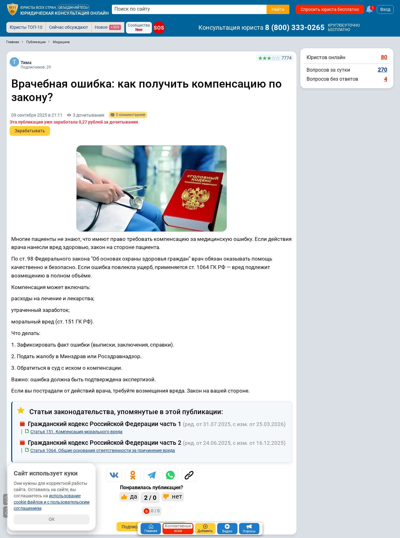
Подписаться (135, 526)
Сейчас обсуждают (68, 27)
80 (384, 57)
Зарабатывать (30, 130)
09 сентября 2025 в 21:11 (36, 115)
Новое (107, 27)
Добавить (205, 531)
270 (382, 69)
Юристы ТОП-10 (26, 27)
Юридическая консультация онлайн (64, 13)
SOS (159, 28)
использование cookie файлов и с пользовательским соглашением (51, 502)
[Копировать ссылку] (189, 475)
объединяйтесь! (73, 8)
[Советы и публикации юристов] (12, 9)
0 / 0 (155, 510)
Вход (385, 9)
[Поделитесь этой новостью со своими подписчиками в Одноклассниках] (133, 475)
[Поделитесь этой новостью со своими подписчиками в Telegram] (151, 475)
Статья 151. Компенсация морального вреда (76, 431)
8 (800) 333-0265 (295, 27)
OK (52, 519)
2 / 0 (150, 497)
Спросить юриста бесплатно (330, 9)
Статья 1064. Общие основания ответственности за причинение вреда (102, 450)
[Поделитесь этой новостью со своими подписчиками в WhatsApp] (170, 475)
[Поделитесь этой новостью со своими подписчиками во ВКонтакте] (114, 475)
